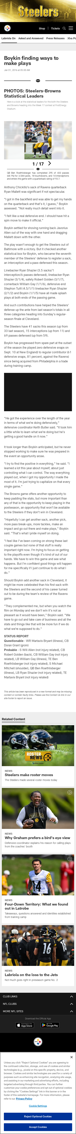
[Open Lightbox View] (38, 150)
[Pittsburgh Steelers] (38, 1042)
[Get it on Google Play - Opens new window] (50, 1026)
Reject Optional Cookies (38, 1116)
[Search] (64, 28)
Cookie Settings (38, 1105)
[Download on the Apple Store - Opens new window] (25, 1025)
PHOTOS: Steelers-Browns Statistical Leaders (32, 93)
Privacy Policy (24, 1098)
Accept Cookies (38, 1126)
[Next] (49, 163)
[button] (38, 392)
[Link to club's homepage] (7, 27)
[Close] (72, 1057)
